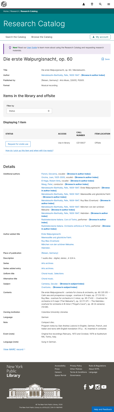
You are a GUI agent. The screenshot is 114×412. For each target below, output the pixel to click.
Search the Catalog (16, 36)
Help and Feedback (103, 409)
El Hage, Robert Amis (50, 181)
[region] (57, 141)
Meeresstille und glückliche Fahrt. (56, 237)
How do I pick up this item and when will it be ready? (29, 150)
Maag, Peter (47, 184)
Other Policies (76, 369)
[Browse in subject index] (72, 284)
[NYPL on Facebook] (85, 387)
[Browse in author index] (93, 75)
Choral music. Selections (52, 273)
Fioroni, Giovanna (49, 174)
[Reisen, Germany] (49, 253)
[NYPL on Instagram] (98, 387)
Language (93, 372)
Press (57, 369)
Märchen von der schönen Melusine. (57, 244)
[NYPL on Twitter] (91, 387)
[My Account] (84, 4)
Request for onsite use (18, 144)
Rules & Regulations (97, 366)
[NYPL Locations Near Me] (92, 4)
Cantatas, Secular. (49, 284)
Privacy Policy (76, 366)
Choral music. (47, 278)
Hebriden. (45, 248)
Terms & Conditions (78, 372)
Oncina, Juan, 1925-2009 (53, 177)
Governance (75, 375)
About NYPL (94, 369)
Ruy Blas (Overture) (50, 241)
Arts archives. (47, 268)
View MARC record (13, 349)
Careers (58, 372)
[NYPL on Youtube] (104, 387)
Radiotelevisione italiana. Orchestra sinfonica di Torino (65, 226)
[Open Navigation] (109, 4)
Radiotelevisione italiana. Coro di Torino (59, 219)
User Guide (32, 47)
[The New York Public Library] (4, 4)
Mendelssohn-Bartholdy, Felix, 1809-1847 (60, 75)
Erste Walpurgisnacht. (51, 234)
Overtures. (46, 287)
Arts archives (47, 263)
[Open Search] (100, 4)
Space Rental (60, 375)
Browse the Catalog (41, 36)
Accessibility (60, 366)
